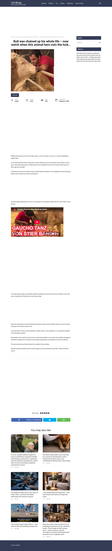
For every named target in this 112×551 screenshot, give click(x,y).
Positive (51, 3)
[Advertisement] (56, 22)
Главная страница (16, 37)
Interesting (70, 3)
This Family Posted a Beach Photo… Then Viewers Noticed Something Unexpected (24, 525)
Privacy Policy (79, 3)
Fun (57, 3)
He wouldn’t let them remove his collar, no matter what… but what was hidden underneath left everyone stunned (24, 494)
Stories (62, 3)
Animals (43, 3)
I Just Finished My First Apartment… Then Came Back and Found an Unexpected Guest (56, 494)
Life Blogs (16, 2)
